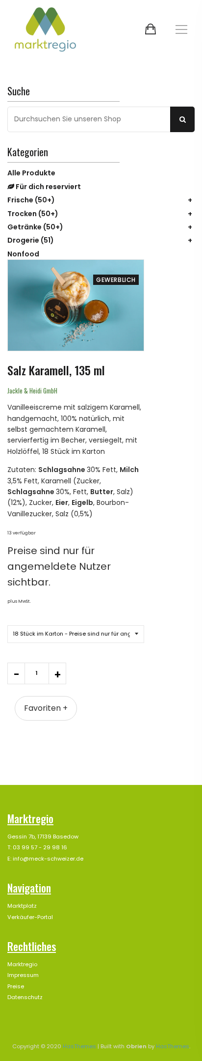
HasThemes (79, 1046)
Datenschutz (25, 997)
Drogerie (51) (30, 240)
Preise (15, 986)
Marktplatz (22, 906)
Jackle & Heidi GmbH (32, 390)
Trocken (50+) (32, 214)
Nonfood (23, 254)
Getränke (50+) (35, 227)
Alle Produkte (31, 173)
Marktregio (22, 964)
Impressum (23, 975)
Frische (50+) (31, 200)
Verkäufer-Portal (30, 917)
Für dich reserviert (47, 187)
